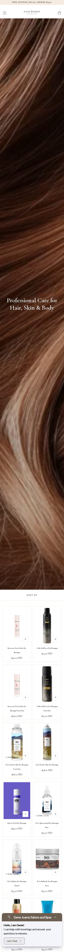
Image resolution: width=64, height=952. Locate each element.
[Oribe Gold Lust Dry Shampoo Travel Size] (47, 684)
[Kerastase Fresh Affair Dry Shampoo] (17, 625)
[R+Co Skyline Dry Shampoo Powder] (17, 859)
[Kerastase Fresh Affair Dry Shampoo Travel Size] (17, 684)
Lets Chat (12, 940)
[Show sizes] (25, 639)
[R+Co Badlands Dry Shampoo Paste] (47, 859)
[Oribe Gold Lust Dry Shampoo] (47, 625)
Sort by (32, 595)
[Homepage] (32, 13)
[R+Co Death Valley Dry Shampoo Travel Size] (17, 742)
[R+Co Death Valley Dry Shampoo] (47, 742)
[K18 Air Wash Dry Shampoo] (17, 800)
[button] (5, 13)
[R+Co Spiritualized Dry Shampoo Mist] (47, 800)
